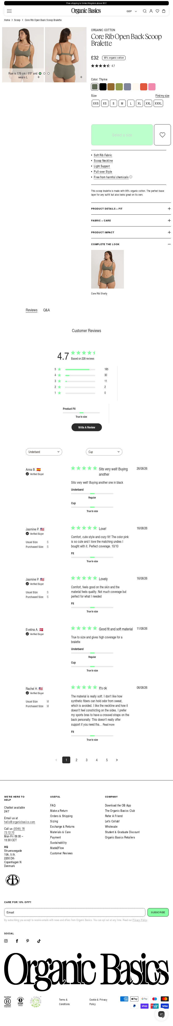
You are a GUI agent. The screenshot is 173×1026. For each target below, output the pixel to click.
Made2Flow (57, 848)
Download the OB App (118, 805)
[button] (9, 11)
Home (7, 20)
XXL (148, 103)
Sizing (54, 821)
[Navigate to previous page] (56, 760)
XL (139, 103)
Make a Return (59, 811)
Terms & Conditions (64, 1002)
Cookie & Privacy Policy (98, 1002)
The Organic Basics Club (120, 811)
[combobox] (44, 452)
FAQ (52, 805)
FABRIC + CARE (101, 220)
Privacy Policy (139, 920)
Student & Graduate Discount (122, 832)
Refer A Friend (114, 816)
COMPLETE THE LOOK (105, 244)
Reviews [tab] (31, 309)
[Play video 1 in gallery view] (48, 73)
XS (105, 103)
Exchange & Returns (62, 826)
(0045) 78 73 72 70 (14, 830)
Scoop (17, 20)
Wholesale (111, 826)
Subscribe (158, 912)
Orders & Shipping (61, 816)
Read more (108, 724)
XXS (96, 103)
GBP (129, 11)
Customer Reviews (61, 853)
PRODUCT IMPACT (102, 232)
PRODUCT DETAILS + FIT (107, 208)
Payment (55, 837)
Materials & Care (60, 832)
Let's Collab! (112, 821)
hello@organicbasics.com (19, 822)
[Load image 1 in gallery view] (40, 73)
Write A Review (86, 427)
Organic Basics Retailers (120, 837)
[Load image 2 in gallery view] (44, 73)
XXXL (158, 103)
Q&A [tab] (46, 309)
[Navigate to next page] (117, 760)
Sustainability (58, 843)
